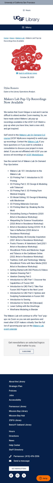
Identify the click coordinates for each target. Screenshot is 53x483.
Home (6, 38)
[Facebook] (11, 475)
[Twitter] (24, 475)
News (12, 38)
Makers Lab (20, 38)
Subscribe (26, 351)
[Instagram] (17, 475)
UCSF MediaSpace (34, 155)
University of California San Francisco (20, 2)
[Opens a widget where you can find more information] (43, 478)
